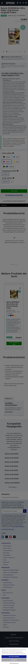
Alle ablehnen (14, 659)
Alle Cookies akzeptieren (14, 656)
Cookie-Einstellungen (14, 663)
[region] (14, 656)
